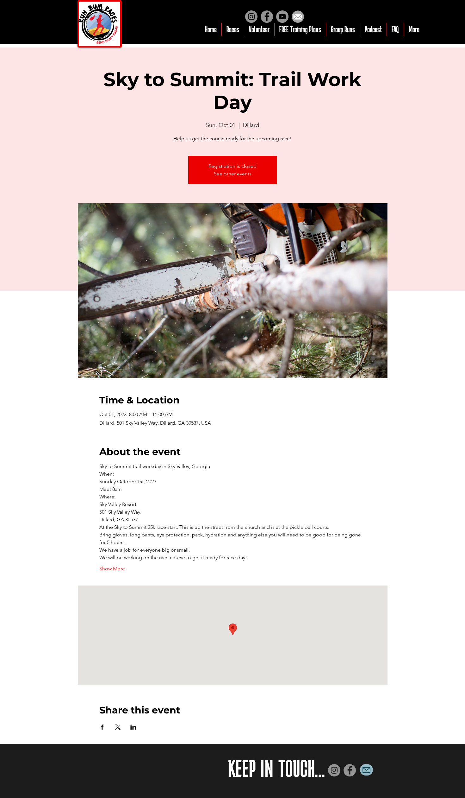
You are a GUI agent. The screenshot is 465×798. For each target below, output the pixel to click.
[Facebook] (267, 16)
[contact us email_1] (298, 16)
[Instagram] (251, 16)
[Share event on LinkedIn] (133, 727)
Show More (112, 569)
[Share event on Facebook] (102, 727)
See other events (232, 174)
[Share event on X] (118, 727)
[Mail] (366, 770)
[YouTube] (282, 16)
